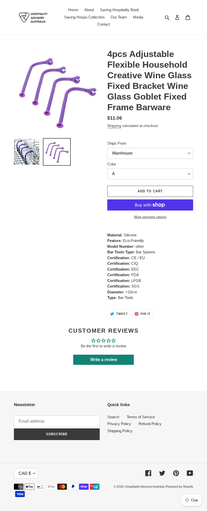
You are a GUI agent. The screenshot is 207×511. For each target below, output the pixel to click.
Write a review (103, 359)
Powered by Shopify (179, 486)
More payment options (150, 217)
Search (113, 417)
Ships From (116, 143)
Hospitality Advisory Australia (145, 486)
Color (111, 164)
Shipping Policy (120, 431)
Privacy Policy (119, 424)
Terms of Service (141, 417)
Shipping (114, 126)
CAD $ (25, 473)
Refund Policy (150, 424)
